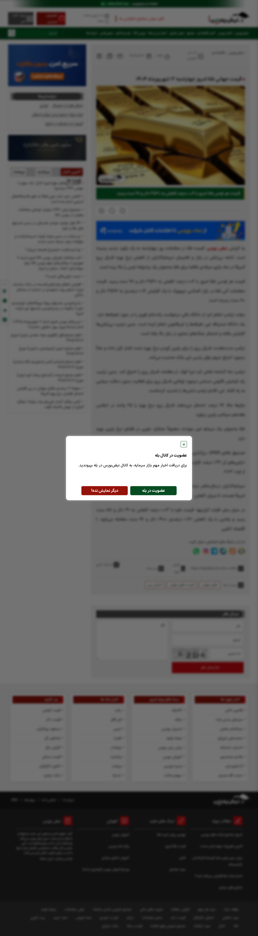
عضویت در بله (153, 491)
